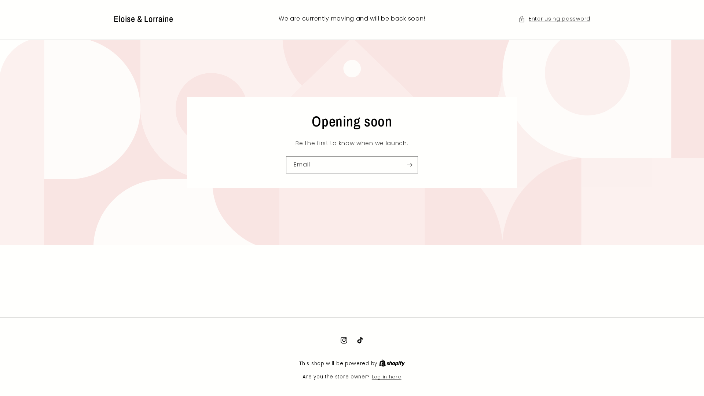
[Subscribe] (410, 164)
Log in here (387, 376)
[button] (554, 18)
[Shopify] (392, 363)
